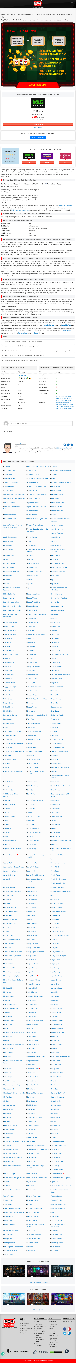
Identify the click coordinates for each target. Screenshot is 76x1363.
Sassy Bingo (7, 1077)
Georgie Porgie (32, 782)
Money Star (55, 984)
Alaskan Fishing (56, 507)
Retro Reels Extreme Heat (36, 1057)
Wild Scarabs (8, 1234)
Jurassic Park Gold (57, 887)
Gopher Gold (55, 804)
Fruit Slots (6, 763)
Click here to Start (38, 84)
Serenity (54, 1081)
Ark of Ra (54, 541)
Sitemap (52, 1331)
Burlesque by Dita (33, 622)
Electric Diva (7, 711)
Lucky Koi (54, 948)
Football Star (7, 739)
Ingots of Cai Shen (57, 855)
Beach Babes (7, 576)
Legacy (29, 919)
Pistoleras (6, 1028)
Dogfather (54, 683)
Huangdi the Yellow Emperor (61, 840)
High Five (30, 824)
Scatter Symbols (64, 406)
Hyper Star (54, 844)
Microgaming (22, 375)
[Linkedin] (72, 445)
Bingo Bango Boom (34, 594)
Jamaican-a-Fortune (58, 863)
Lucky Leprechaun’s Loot (35, 952)
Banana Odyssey (33, 563)
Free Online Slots (41, 1326)
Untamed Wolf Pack (58, 1208)
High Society (55, 824)
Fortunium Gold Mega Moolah (13, 751)
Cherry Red (31, 650)
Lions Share (31, 927)
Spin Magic (7, 1117)
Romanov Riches (33, 1069)
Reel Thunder (8, 1053)
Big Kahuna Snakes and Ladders (11, 589)
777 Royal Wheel (9, 478)
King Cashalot (32, 899)
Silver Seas (54, 1089)
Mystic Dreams (8, 996)
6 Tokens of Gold (33, 474)
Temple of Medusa (57, 1141)
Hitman (53, 828)
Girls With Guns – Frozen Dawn (62, 786)
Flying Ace (54, 735)
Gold (69, 400)
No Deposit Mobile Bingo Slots (40, 1339)
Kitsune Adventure (9, 907)
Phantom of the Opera (35, 1020)
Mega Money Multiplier (11, 976)
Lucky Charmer (32, 944)
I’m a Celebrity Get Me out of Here (61, 850)
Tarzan (53, 1137)
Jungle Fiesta (55, 875)
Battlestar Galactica (58, 571)
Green (58, 402)
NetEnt (24, 1325)
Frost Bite (30, 755)
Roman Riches (8, 1069)
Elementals (31, 711)
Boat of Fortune (56, 594)
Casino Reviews (40, 1324)
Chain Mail (54, 646)
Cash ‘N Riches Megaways (36, 634)
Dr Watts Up (7, 699)
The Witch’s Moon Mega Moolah (35, 1167)
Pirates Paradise (56, 1024)
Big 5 (52, 580)
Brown (58, 400)
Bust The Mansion (9, 630)
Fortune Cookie (56, 743)
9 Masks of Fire (32, 482)
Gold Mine (6, 800)
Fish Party (54, 727)
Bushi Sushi (31, 626)
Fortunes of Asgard (57, 747)
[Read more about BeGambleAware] (21, 1351)
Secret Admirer (56, 1077)
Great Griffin (55, 808)
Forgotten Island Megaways (13, 743)
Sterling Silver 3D (33, 1125)
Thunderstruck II (57, 1174)
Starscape (54, 1121)
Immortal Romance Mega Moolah (36, 856)
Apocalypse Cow (57, 529)
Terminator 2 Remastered (36, 1145)
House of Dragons (9, 840)
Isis (52, 859)
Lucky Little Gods (57, 952)
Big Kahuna (55, 584)
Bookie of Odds (32, 606)
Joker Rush (55, 871)
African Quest (55, 498)
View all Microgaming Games (38, 1282)
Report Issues (54, 1335)
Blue (61, 398)
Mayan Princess (32, 972)
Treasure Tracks (56, 1200)
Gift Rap (6, 786)
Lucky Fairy (7, 948)
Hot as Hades (55, 832)
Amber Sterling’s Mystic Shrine (37, 519)
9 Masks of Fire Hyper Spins (61, 482)
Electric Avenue (56, 707)
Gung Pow (7, 812)
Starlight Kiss (31, 1121)
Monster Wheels (56, 988)
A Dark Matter (56, 486)
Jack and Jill (7, 863)
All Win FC (54, 515)
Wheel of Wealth (9, 1224)
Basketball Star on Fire (11, 571)
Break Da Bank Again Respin (37, 614)
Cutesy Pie (31, 671)
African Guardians (33, 498)
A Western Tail (32, 490)
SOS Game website (62, 448)
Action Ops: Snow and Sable (37, 494)
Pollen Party (55, 1036)
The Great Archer (33, 1153)
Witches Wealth (32, 1243)
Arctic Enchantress (9, 537)
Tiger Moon (7, 1182)
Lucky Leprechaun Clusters (12, 952)
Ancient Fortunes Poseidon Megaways (60, 520)
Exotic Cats (7, 719)
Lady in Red (7, 915)
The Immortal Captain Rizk (12, 1157)
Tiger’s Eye (54, 1182)
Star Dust (6, 1121)
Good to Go (31, 804)
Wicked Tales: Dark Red (11, 1230)
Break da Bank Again (58, 610)
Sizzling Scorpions (57, 1097)
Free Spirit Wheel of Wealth (60, 751)
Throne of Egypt (9, 1174)
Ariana (29, 541)
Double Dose (7, 695)
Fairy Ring (30, 719)
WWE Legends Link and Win (13, 1247)
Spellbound (31, 1113)
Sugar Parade (55, 1125)
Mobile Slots (39, 1328)
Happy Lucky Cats (33, 816)
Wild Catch (31, 1230)
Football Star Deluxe (34, 739)
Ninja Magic (55, 996)
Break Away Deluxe (57, 606)
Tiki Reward (31, 1186)
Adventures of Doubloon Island (14, 498)
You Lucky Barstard (10, 1251)
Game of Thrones (33, 767)
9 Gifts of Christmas (10, 482)
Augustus (30, 555)
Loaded (6, 931)
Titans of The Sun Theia (11, 1190)
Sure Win (6, 1137)
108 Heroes (7, 466)
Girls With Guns (32, 786)
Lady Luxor (31, 915)
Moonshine (7, 992)
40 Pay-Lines (60, 396)
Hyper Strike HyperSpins (12, 849)
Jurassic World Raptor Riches (61, 891)
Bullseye (54, 618)
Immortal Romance (10, 855)
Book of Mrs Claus (33, 602)
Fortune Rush (31, 747)
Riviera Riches (56, 1061)
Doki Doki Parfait (57, 687)
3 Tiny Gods (31, 470)
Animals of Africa (57, 525)
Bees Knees (55, 576)
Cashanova (7, 642)
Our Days (6, 1012)
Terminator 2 (7, 1145)
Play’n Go (24, 1333)
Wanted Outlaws (32, 1216)
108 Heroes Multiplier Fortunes (38, 466)
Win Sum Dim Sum (33, 1239)
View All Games (38, 1310)
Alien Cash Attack (9, 515)
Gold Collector (56, 790)
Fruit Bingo (54, 755)
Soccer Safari (8, 1109)
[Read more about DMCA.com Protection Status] (56, 1352)
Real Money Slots (41, 1331)
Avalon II (30, 559)
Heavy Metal (31, 820)
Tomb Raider (31, 1190)
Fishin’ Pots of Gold (34, 731)
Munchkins (54, 992)
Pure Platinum (55, 1040)
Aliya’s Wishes (32, 515)
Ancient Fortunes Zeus (35, 525)
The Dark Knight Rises (58, 1145)
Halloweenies (55, 812)
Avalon (5, 559)
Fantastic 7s (55, 719)
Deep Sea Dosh (32, 675)
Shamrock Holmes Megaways (13, 1085)
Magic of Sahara (33, 964)
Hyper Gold (7, 844)
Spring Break (55, 1117)
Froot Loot (7, 755)
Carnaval (54, 630)
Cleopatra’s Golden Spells (60, 654)
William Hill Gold (56, 1234)
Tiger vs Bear (31, 1182)
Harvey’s (6, 820)
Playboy (30, 1028)
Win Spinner (7, 1239)
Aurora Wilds (55, 555)
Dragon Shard (8, 703)
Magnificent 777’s (9, 968)
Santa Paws (31, 1073)
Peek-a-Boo (55, 1016)
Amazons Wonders (9, 519)
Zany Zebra (31, 1251)
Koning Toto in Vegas (10, 911)
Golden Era (55, 800)
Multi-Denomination (62, 404)
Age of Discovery (33, 503)
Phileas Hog (7, 1024)
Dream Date (55, 703)
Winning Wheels (56, 1239)
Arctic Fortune (32, 537)
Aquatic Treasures (57, 533)
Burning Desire (56, 622)
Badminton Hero (9, 563)
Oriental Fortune (56, 1008)
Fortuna (29, 743)
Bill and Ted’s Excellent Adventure (59, 589)
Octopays (54, 1000)
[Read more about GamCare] (9, 1351)
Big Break (6, 584)
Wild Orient (55, 1230)
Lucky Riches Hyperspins (12, 956)
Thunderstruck (32, 1174)
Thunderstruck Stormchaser (37, 1178)
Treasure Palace (32, 1200)
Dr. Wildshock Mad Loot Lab (37, 699)
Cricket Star (7, 671)
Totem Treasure (8, 1196)
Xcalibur (30, 1247)
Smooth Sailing (56, 1101)
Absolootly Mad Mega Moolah (13, 494)
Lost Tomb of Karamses (11, 939)
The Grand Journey (10, 1153)
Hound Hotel (55, 836)
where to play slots (65, 206)
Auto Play (68, 396)
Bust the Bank (55, 626)
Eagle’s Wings (32, 707)
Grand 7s (6, 808)
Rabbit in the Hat (33, 1044)
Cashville (6, 646)
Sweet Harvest (32, 1137)
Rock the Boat (56, 1065)
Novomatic (25, 1330)
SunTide (30, 1133)
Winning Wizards (9, 1243)
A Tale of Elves (8, 490)
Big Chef (30, 584)
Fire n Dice (31, 727)
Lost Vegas (31, 939)
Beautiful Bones (32, 576)
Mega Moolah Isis (57, 976)
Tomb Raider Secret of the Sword (60, 1191)
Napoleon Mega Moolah (35, 996)
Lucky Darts (55, 944)
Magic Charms (8, 964)
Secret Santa (31, 1081)
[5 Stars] (14, 155)
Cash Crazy (31, 638)
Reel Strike (54, 1048)
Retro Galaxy (55, 1053)
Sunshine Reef (8, 1133)
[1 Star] (6, 155)
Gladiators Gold (8, 790)
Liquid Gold (55, 927)
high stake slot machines (20, 210)
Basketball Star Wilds (34, 571)
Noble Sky (7, 1000)
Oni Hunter (54, 1004)
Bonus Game (67, 398)
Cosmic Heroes (8, 662)
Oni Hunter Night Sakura (11, 1008)
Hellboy (53, 820)
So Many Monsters (9, 1105)
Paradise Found (56, 1012)
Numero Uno (31, 1000)
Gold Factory (31, 794)
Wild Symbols (63, 408)
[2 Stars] (8, 155)
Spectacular (7, 1113)
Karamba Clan (8, 895)
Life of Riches (32, 923)
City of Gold (31, 654)
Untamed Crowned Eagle (12, 1208)
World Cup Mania (57, 1243)
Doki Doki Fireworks (34, 687)
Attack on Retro (8, 555)
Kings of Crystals (57, 903)
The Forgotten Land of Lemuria (38, 1149)
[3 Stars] (10, 155)
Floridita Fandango (9, 735)
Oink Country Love (9, 1004)
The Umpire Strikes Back (12, 1166)
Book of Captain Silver (11, 602)
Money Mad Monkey (34, 984)
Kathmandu (7, 899)
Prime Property (32, 1040)
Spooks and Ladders (34, 1117)
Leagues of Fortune (10, 919)
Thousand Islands (57, 1170)
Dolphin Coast (8, 691)
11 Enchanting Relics (10, 470)
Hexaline (6, 824)
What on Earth (32, 1220)
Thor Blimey (55, 1166)
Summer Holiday (9, 1129)
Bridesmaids (31, 618)
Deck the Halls (8, 675)
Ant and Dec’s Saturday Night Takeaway (37, 530)
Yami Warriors (56, 1247)
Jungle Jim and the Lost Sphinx (35, 880)
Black (57, 398)
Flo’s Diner (54, 731)
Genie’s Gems (8, 782)
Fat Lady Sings (8, 723)
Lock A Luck (31, 931)
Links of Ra (55, 923)
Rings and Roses (33, 1061)
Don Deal (54, 691)
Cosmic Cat (55, 658)
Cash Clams (7, 638)
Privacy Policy (54, 1342)
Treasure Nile (8, 1200)
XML (53, 1333)
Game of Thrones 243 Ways (13, 771)
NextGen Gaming (27, 1328)
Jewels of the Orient (10, 871)
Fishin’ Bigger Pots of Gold (12, 731)
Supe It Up (54, 1133)
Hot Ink (5, 836)
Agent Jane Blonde (57, 503)
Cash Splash (55, 638)
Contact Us (53, 1324)
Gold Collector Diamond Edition (11, 795)
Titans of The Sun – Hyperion (61, 1186)
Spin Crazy (54, 1113)
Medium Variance (65, 402)
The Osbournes (8, 1161)
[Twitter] (68, 445)
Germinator (55, 782)
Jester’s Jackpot (33, 867)
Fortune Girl (7, 747)
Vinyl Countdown (33, 1212)
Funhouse (6, 767)
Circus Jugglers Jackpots (12, 654)
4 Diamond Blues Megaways (61, 470)
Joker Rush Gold (9, 875)
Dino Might (31, 683)
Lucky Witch (7, 960)
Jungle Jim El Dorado (58, 879)
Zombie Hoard (8, 1255)
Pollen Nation (31, 1036)
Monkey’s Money (9, 988)
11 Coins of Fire (56, 466)
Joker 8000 (31, 871)
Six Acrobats (7, 1097)
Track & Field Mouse (34, 1196)
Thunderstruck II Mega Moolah (14, 1178)
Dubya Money (8, 707)
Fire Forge (6, 727)
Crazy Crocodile (56, 667)
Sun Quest (54, 1129)
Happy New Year (57, 816)
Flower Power (32, 735)
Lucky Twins (31, 956)
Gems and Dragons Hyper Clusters (60, 777)
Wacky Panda (8, 1216)
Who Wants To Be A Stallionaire (58, 1225)
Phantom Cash (8, 1020)
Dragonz (30, 703)
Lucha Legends (8, 944)
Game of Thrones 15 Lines (60, 767)
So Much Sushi (56, 1105)
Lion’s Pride (7, 927)
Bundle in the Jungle (10, 622)
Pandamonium (32, 1012)
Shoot (53, 1085)
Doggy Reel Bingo (9, 687)
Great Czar (31, 808)
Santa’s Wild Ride (57, 1073)
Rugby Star (55, 1069)
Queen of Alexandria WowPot (13, 1044)
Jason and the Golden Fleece (13, 867)
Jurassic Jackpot (9, 887)
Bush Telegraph (8, 626)
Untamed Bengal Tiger (58, 1204)
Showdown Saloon (9, 1089)
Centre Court (31, 646)
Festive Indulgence (33, 723)
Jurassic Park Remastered (12, 891)
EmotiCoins (55, 711)
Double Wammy (56, 695)
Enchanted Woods (57, 715)
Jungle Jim (7, 879)
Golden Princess (9, 804)
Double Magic (32, 695)
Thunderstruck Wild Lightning (61, 1178)
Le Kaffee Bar (55, 915)
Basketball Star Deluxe (59, 567)
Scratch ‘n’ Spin (32, 1077)
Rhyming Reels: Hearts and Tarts (12, 1062)
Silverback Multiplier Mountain (14, 1093)
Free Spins (64, 400)
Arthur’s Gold (8, 545)
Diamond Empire (56, 679)
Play (29, 163)
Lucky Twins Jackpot (58, 956)
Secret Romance (9, 1081)
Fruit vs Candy (56, 763)
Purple (71, 404)
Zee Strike (54, 1251)
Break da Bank (32, 610)
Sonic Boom (55, 1109)
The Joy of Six (32, 1157)
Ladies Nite (31, 911)
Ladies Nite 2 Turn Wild (59, 911)
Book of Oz (55, 602)
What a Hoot (7, 1220)
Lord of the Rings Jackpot (60, 935)
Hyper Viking (31, 849)
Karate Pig (54, 895)
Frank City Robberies (34, 751)
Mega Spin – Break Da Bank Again (13, 981)
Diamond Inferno (9, 683)
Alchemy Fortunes (57, 511)
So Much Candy (32, 1105)
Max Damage (55, 968)
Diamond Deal (32, 679)
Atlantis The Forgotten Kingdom (58, 550)
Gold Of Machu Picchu (35, 800)
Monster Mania (32, 988)
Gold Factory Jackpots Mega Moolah (61, 795)
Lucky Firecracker (33, 948)
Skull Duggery (32, 1101)
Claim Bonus (38, 124)
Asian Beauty (31, 545)
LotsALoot (54, 939)
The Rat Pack (31, 1161)
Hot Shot (30, 836)
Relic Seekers (31, 1053)
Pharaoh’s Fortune (57, 1020)
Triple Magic (7, 1204)
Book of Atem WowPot (59, 598)
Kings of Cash (32, 903)
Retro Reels (7, 1057)
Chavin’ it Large (8, 650)
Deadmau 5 (55, 671)
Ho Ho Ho (6, 832)
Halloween (30, 812)
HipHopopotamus (33, 828)
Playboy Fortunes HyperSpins (13, 1032)
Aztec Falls (54, 559)
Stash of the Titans (10, 1125)
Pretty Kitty (7, 1040)
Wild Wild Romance (34, 1234)
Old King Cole (32, 1004)
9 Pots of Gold (8, 486)
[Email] (64, 445)
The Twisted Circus (57, 1161)
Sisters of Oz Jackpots (35, 1093)
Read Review (38, 127)
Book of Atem (32, 598)
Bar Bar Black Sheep (58, 563)
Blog (51, 1328)
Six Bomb (30, 1097)
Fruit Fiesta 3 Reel (9, 759)
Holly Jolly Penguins (34, 832)
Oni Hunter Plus (32, 1008)
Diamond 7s (7, 679)
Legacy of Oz (55, 919)
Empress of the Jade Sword (37, 715)
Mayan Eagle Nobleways (12, 972)
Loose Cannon (8, 935)
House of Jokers (33, 840)
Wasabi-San (55, 1216)
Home (37, 1321)
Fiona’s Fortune (56, 723)
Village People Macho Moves (13, 1212)
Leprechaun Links (9, 923)
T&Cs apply (39, 119)
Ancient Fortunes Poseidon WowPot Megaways (12, 526)
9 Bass (53, 478)
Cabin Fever (31, 630)
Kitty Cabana (31, 907)
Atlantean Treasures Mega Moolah (36, 550)
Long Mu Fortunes (57, 931)
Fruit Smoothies (32, 763)
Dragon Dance (56, 699)
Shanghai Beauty (33, 1085)
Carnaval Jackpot (9, 634)
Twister (29, 1204)
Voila (52, 1212)
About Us (53, 1321)
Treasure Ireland (56, 1196)
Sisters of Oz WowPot (58, 1093)
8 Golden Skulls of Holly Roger (38, 478)
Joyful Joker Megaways (35, 875)
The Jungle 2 (55, 1157)
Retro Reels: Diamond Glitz (60, 1057)
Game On (54, 771)
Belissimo (6, 580)
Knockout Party (56, 907)
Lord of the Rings (33, 935)
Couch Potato (32, 662)
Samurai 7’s (7, 1073)
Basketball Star (32, 567)
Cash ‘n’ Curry (56, 634)
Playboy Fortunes (57, 1028)
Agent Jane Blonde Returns (36, 507)
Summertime (31, 1129)
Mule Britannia (32, 992)
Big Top (29, 588)
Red (57, 406)
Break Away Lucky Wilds (11, 610)
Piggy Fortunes (32, 1024)
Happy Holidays (9, 816)
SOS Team (53, 1326)
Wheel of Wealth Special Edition (35, 1225)
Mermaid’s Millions (33, 980)
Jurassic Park (31, 887)
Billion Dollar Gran (9, 594)
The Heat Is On (56, 1153)
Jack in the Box (32, 863)
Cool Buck (7, 658)
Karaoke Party (32, 895)
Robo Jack (31, 1065)
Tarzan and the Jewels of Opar (14, 1141)
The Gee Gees (56, 1149)
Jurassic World (32, 891)
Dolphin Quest (32, 691)
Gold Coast (31, 790)
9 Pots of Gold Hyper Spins (36, 486)
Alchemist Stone (32, 511)
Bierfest (30, 580)
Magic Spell (55, 964)
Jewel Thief (55, 867)
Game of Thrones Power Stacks (35, 773)
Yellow (70, 408)
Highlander (7, 828)
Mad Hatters (31, 960)
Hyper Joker (31, 844)
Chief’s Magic (55, 650)
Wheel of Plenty (56, 1220)
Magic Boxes (55, 960)
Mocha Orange (56, 980)
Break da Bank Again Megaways (10, 615)
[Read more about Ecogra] (40, 1351)
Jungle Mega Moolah (58, 883)
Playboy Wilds (8, 1036)
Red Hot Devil (8, 1048)
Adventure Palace (57, 494)
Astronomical (8, 549)
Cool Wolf (30, 658)
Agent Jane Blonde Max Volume (11, 508)
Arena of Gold (8, 541)
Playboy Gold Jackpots (59, 1032)
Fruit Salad (54, 759)
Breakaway (54, 614)
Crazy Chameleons (33, 667)
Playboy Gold (32, 1032)
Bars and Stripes (9, 567)
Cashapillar (31, 642)
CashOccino (55, 642)
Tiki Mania (6, 1186)
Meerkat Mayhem (57, 972)
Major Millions (32, 968)
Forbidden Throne (57, 739)
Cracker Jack (55, 662)
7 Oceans (54, 474)
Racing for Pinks (56, 1044)
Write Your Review (38, 137)
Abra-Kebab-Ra (56, 490)
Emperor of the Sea (10, 715)
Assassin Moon (56, 545)
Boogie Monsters (9, 598)
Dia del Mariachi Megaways (60, 675)
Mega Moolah (32, 976)
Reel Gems (30, 1048)
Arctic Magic (55, 537)
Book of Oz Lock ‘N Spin (12, 606)
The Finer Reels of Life (11, 1149)
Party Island (7, 1016)
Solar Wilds (31, 1109)
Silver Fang (31, 1089)
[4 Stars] (12, 155)
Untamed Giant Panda (35, 1208)
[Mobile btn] (72, 3)
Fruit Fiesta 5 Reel (33, 759)
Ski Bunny (6, 1101)
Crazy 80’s (7, 667)
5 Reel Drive (7, 474)
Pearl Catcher (32, 1016)
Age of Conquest (9, 503)
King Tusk (6, 903)
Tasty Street (31, 1141)
